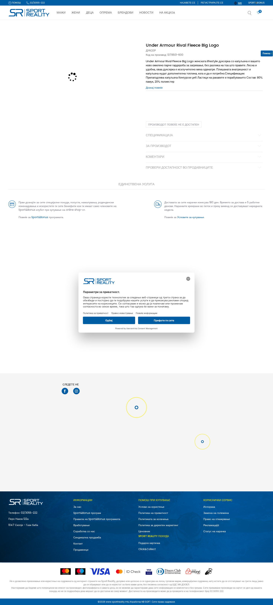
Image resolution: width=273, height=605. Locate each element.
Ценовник (144, 531)
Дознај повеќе (154, 23)
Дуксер (151, 50)
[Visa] (100, 571)
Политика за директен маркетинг (158, 525)
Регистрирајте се (212, 2)
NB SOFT (146, 601)
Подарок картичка (149, 543)
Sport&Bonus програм (87, 513)
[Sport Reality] (29, 13)
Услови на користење (151, 507)
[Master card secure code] (128, 571)
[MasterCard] (65, 571)
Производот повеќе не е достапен (173, 124)
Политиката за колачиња (153, 519)
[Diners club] (169, 571)
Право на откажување (216, 519)
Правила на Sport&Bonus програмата (96, 519)
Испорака (209, 507)
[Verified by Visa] (149, 571)
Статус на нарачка (214, 531)
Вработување (81, 525)
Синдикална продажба (87, 537)
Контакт (78, 543)
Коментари (155, 157)
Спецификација (159, 135)
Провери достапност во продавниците (179, 168)
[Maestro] (80, 571)
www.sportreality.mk (117, 601)
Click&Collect (147, 549)
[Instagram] (76, 391)
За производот (158, 146)
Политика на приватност (153, 513)
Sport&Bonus (39, 217)
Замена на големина (216, 513)
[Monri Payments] (193, 571)
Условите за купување (190, 217)
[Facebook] (65, 391)
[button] (253, 14)
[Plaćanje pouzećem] (209, 571)
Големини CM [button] (182, 102)
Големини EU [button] (152, 102)
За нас (77, 507)
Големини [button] (167, 102)
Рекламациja (211, 525)
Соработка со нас (84, 531)
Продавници (80, 550)
